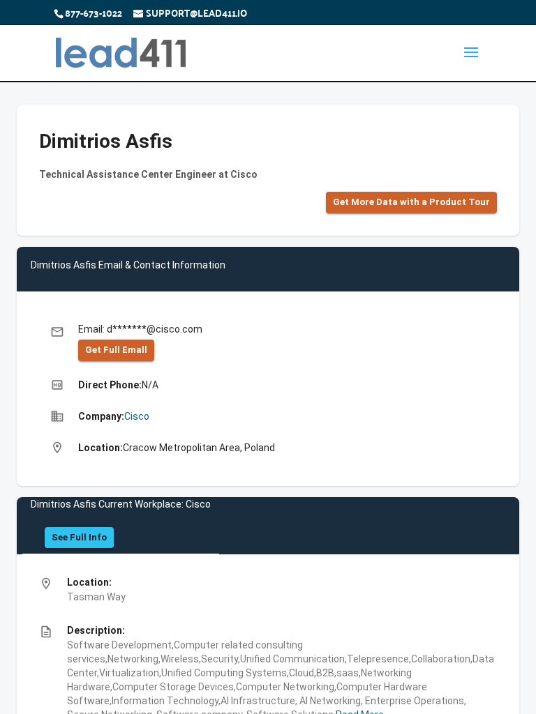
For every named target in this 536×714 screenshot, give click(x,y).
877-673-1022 (93, 12)
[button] (411, 202)
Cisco (136, 416)
